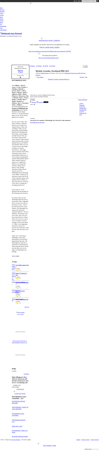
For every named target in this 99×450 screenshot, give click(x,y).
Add (86, 66)
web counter (20, 314)
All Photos (32, 66)
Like (33, 99)
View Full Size (82, 100)
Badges (78, 439)
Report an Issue (85, 439)
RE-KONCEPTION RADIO (20, 436)
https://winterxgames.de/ (22, 299)
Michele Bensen (45, 73)
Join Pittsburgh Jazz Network (37, 122)
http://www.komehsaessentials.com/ (49, 58)
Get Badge (26, 374)
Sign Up (75, 1)
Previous (82, 77)
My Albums (52, 66)
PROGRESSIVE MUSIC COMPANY (49, 40)
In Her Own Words (20, 393)
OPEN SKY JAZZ (17, 426)
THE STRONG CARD (49, 445)
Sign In (79, 1)
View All (27, 307)
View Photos (40, 77)
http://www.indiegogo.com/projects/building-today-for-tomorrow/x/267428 (50, 51)
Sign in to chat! (88, 449)
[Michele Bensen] (32, 74)
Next (86, 77)
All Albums (39, 66)
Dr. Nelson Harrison (15, 439)
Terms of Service (95, 439)
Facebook (40, 102)
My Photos (45, 66)
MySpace (34, 102)
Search (97, 1)
